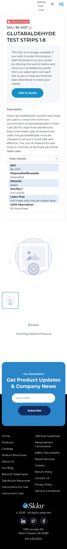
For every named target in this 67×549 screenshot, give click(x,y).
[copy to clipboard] (30, 27)
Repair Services (45, 459)
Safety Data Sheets (47, 452)
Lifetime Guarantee (47, 436)
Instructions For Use (15, 487)
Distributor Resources (16, 480)
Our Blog (7, 467)
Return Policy (43, 471)
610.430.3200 (33, 538)
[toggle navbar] (61, 4)
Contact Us (42, 478)
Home (6, 436)
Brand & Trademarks (15, 474)
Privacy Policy (43, 484)
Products (8, 442)
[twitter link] (33, 521)
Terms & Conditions (47, 490)
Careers (40, 465)
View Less (14, 151)
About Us (8, 461)
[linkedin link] (23, 521)
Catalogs (7, 448)
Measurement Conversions (44, 444)
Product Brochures (14, 455)
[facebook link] (44, 521)
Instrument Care (13, 493)
